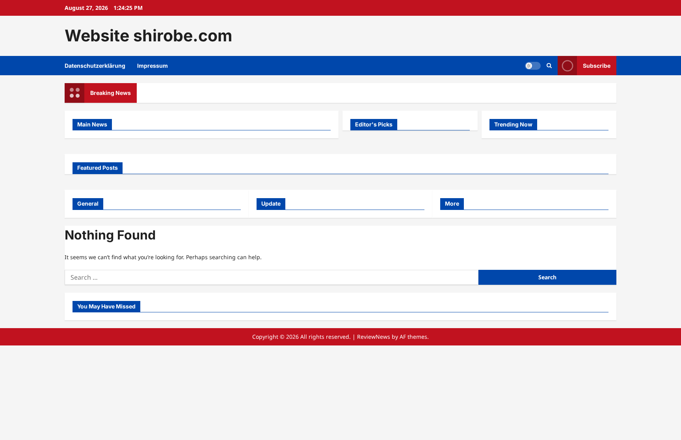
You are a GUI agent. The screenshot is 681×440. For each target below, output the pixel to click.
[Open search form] (549, 65)
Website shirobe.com (148, 35)
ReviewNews (373, 336)
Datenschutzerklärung (95, 65)
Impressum (152, 65)
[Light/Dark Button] (533, 65)
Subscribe (596, 65)
